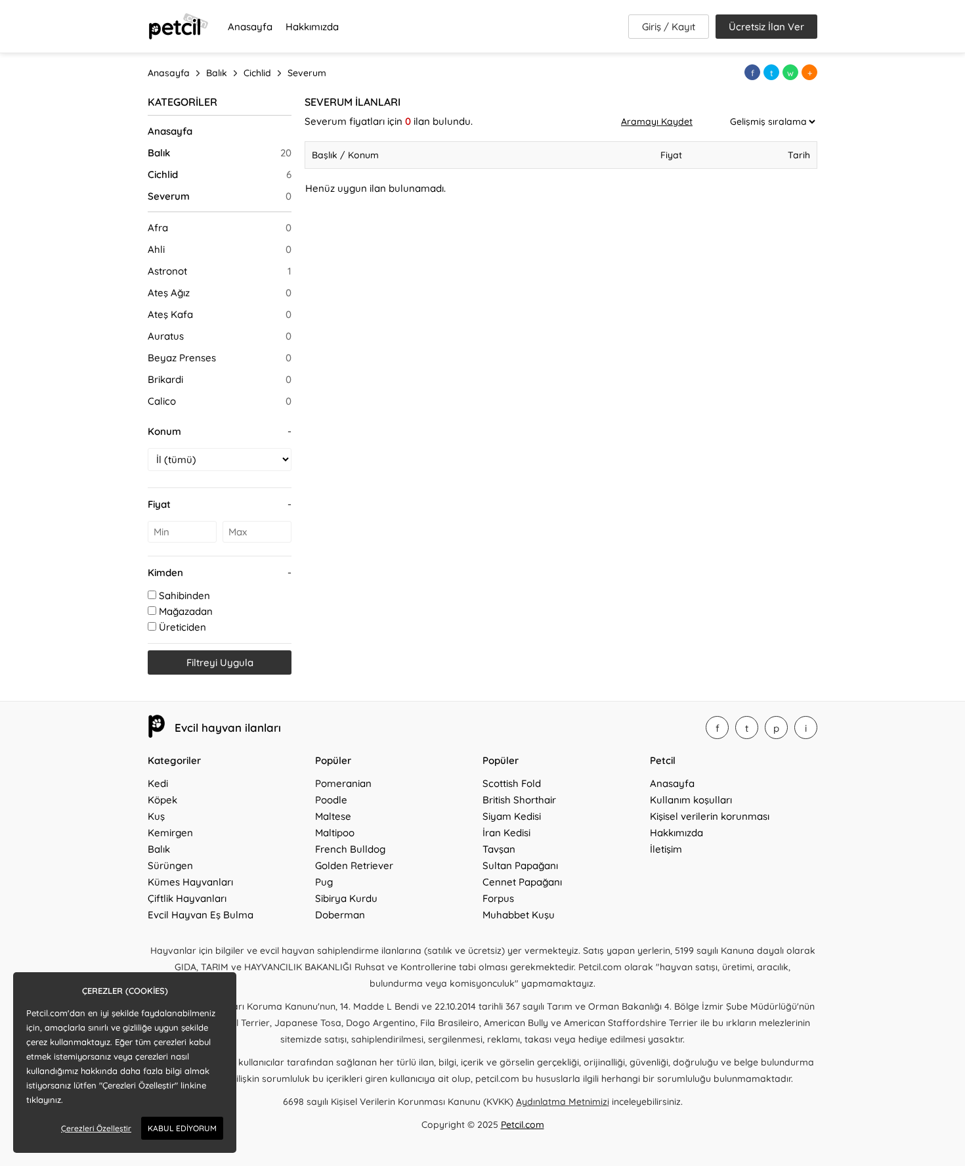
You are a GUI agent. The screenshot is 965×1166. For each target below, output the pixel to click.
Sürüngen (170, 865)
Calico (162, 401)
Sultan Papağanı (520, 865)
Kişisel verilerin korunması (709, 816)
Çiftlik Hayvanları (187, 898)
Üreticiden (182, 627)
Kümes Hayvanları (190, 882)
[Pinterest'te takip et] (776, 727)
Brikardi (165, 379)
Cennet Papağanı (522, 882)
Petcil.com (522, 1125)
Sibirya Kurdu (346, 898)
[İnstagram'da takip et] (805, 727)
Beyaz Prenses (182, 357)
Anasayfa (250, 26)
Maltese (333, 816)
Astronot (167, 271)
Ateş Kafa (170, 314)
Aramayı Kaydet (657, 121)
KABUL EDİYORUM (182, 1128)
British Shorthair (519, 800)
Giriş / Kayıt (668, 26)
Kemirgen (170, 832)
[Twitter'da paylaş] (771, 72)
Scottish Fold (511, 783)
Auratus (166, 336)
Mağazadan (186, 611)
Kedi (158, 783)
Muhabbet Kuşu (518, 914)
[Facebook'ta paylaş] (752, 72)
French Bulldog (350, 849)
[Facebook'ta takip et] (717, 727)
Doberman (340, 914)
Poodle (331, 800)
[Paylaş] (809, 72)
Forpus (498, 898)
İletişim (666, 849)
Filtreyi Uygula (219, 662)
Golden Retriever (354, 865)
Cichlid (163, 174)
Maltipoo (334, 832)
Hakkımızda (312, 26)
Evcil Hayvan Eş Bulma (200, 914)
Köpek (162, 800)
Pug (324, 882)
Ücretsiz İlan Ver (766, 26)
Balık (159, 152)
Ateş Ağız (169, 292)
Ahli (156, 249)
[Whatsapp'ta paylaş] (790, 72)
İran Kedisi (506, 832)
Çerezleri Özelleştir (96, 1128)
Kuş (156, 816)
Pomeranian (343, 783)
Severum (169, 196)
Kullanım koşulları (691, 800)
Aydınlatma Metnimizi (562, 1102)
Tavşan (498, 849)
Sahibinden (184, 595)
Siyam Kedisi (511, 816)
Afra (158, 227)
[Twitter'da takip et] (746, 727)
